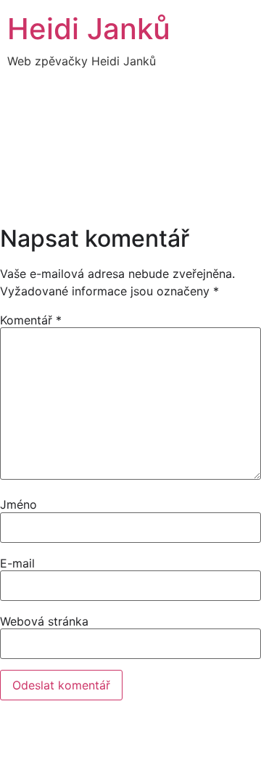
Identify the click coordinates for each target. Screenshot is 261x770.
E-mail (17, 563)
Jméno (18, 504)
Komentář (31, 320)
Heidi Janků (88, 28)
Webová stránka (44, 621)
